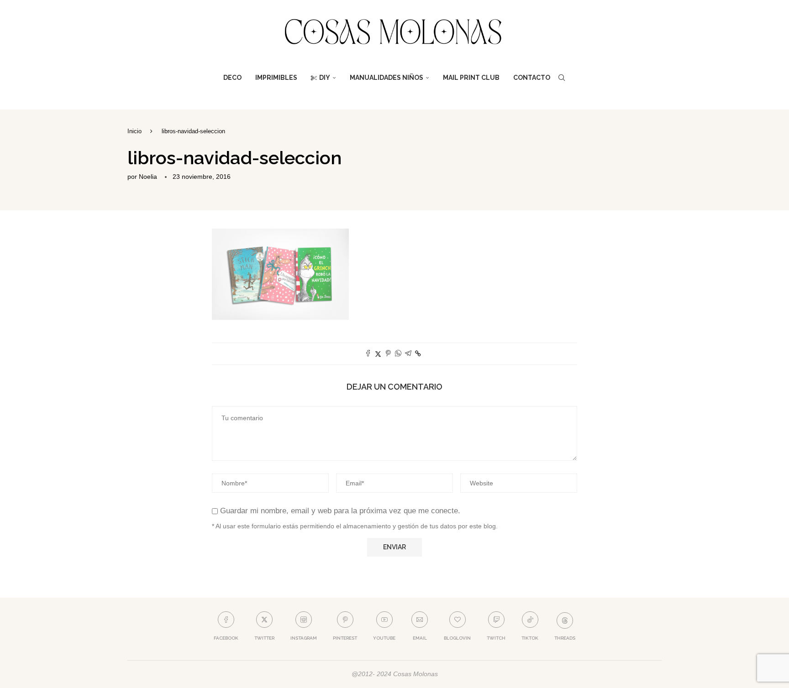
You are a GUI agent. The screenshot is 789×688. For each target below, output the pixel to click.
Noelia (148, 176)
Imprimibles (276, 77)
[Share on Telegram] (408, 354)
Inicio (134, 131)
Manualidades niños (386, 77)
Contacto (531, 77)
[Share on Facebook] (368, 354)
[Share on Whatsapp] (398, 354)
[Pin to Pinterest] (388, 354)
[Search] (561, 77)
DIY (324, 77)
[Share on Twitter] (378, 354)
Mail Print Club (471, 77)
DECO (232, 77)
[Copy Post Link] (418, 353)
